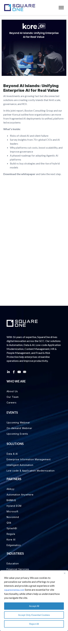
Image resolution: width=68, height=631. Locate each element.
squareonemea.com (14, 589)
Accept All (34, 606)
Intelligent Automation (20, 465)
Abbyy (11, 489)
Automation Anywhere (20, 494)
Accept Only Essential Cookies (34, 615)
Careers (12, 402)
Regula (11, 533)
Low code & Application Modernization (31, 470)
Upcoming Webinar (18, 422)
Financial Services (18, 569)
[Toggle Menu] (61, 7)
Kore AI (11, 539)
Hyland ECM (14, 505)
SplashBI (12, 528)
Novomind (13, 517)
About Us (12, 391)
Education (13, 563)
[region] (34, 600)
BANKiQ (11, 500)
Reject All (34, 624)
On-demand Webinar (19, 428)
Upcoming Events (17, 433)
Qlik (9, 522)
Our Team (13, 396)
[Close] (65, 573)
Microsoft (12, 511)
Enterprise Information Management (29, 459)
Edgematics (14, 545)
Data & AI (12, 453)
